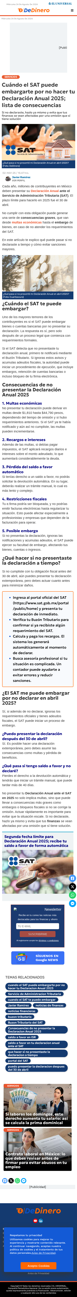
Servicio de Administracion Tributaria (34, 994)
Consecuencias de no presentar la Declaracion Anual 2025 (31, 1029)
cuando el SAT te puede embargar (32, 999)
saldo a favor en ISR (22, 1037)
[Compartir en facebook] (72, 878)
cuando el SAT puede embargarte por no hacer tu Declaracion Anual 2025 (36, 986)
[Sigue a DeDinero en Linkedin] (40, 1221)
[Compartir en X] (72, 886)
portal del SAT (18, 1060)
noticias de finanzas (49, 1005)
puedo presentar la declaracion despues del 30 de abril (36, 1068)
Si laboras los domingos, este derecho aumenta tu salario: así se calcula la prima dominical (36, 1118)
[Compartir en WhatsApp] (72, 895)
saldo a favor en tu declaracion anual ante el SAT (34, 1044)
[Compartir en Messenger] (72, 903)
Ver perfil (18, 180)
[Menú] (72, 10)
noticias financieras (21, 1011)
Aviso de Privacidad (38, 1273)
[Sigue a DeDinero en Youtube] (35, 1221)
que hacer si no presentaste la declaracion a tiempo (29, 1053)
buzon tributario (20, 1017)
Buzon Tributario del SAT (25, 1022)
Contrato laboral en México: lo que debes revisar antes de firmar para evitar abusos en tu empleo (36, 1160)
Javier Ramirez (18, 1005)
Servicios (13, 1085)
